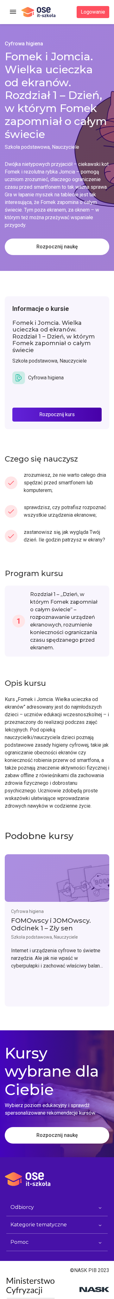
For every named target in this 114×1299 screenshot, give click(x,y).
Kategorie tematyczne (38, 1225)
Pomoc (19, 1242)
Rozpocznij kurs (57, 414)
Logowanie (93, 12)
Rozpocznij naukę (57, 247)
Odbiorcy (22, 1207)
